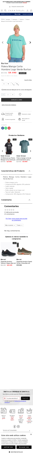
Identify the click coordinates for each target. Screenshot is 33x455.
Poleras (22, 19)
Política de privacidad (20, 444)
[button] (4, 83)
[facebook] (2, 128)
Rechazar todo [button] (24, 447)
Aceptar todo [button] (8, 447)
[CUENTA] (27, 10)
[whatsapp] (5, 128)
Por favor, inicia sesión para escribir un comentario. (16, 219)
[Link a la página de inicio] (2, 19)
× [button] (31, 434)
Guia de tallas (28, 80)
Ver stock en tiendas (9, 105)
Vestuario (15, 19)
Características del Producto (13, 171)
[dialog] (16, 443)
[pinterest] (9, 128)
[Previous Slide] (2, 151)
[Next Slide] (30, 151)
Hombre (8, 19)
